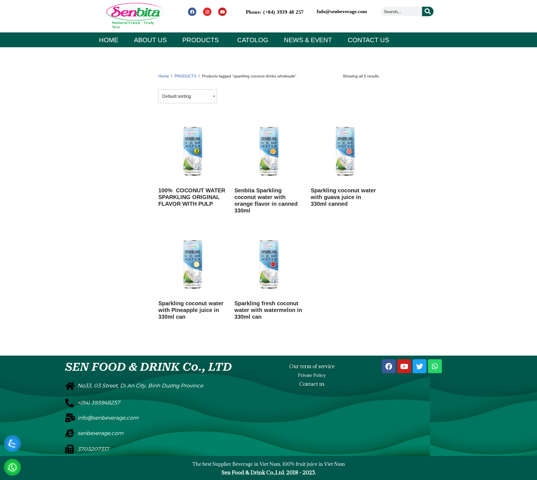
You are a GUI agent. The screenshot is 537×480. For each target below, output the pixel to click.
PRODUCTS (200, 40)
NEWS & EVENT (308, 40)
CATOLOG (252, 40)
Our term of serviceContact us (312, 375)
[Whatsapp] (435, 366)
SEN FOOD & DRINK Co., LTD (148, 366)
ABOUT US (150, 40)
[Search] (428, 11)
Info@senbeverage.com (342, 11)
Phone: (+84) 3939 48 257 (275, 12)
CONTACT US (368, 40)
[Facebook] (192, 12)
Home (163, 76)
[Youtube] (222, 12)
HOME (108, 40)
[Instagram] (207, 12)
